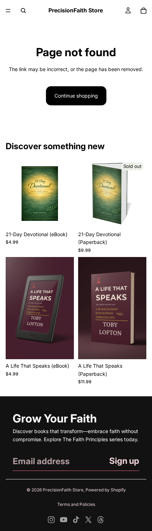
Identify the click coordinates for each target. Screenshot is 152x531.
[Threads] (101, 519)
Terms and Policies (76, 504)
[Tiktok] (76, 519)
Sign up (124, 461)
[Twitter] (88, 519)
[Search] (23, 10)
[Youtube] (63, 519)
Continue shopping (76, 96)
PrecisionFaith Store (63, 489)
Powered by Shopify (106, 489)
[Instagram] (51, 519)
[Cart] (143, 10)
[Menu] (8, 10)
